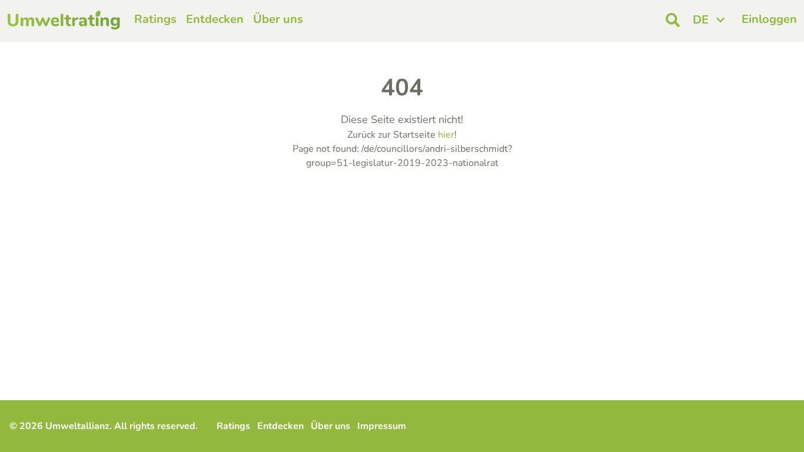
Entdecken (215, 19)
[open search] (673, 20)
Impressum (381, 426)
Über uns (278, 19)
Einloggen (769, 19)
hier (446, 134)
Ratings (155, 19)
